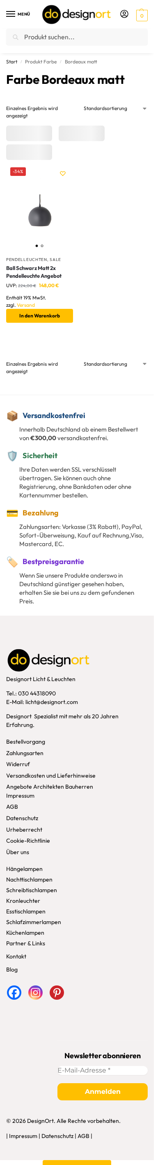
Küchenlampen (25, 932)
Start (11, 61)
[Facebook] (14, 992)
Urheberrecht (24, 829)
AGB (12, 806)
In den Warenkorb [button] (39, 316)
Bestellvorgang (25, 741)
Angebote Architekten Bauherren (49, 786)
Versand (26, 305)
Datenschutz (22, 818)
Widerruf (18, 764)
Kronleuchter (23, 900)
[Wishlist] (63, 173)
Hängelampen (24, 869)
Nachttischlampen (29, 879)
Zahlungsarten (24, 753)
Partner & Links (25, 943)
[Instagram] (35, 992)
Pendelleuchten (26, 259)
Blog (12, 969)
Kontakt (16, 956)
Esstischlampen (26, 911)
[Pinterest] (57, 992)
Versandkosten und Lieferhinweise (51, 775)
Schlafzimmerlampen (33, 922)
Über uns (17, 852)
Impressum (20, 795)
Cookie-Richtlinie (28, 840)
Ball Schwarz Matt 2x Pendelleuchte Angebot (34, 272)
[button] (141, 15)
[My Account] (124, 14)
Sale (55, 259)
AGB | (85, 1136)
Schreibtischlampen (31, 890)
